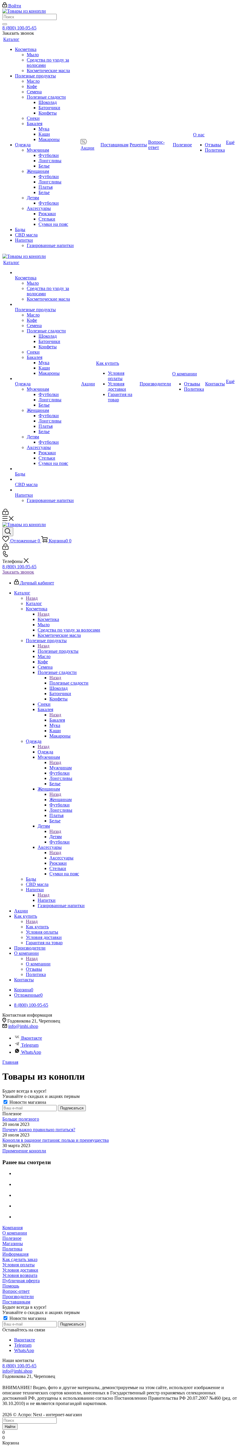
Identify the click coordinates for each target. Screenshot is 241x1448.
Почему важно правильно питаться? (38, 1129)
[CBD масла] (47, 479)
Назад (32, 598)
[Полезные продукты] (47, 304)
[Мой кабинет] (5, 513)
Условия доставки (20, 1270)
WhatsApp (31, 1052)
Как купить (37, 926)
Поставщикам (16, 1301)
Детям (55, 836)
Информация (15, 1254)
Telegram (30, 1045)
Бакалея (57, 720)
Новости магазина (27, 1102)
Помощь (10, 1285)
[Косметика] (47, 272)
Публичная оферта (21, 1280)
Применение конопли (24, 1150)
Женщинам (60, 799)
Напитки (47, 900)
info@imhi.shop (23, 1026)
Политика (12, 1248)
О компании (38, 963)
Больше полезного (20, 1118)
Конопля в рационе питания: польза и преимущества (55, 1140)
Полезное (11, 1238)
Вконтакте (31, 1038)
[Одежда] (47, 378)
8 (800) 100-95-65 (19, 27)
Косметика (48, 619)
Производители (18, 1296)
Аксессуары (61, 857)
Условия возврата (19, 1275)
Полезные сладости (68, 682)
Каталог (34, 603)
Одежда (45, 751)
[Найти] (4, 24)
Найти (10, 1426)
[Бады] (47, 468)
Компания (12, 1227)
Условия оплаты (18, 1264)
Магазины (12, 1243)
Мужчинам (60, 767)
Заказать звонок (18, 571)
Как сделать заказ (19, 1259)
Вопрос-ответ (16, 1291)
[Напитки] (47, 490)
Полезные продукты (58, 651)
